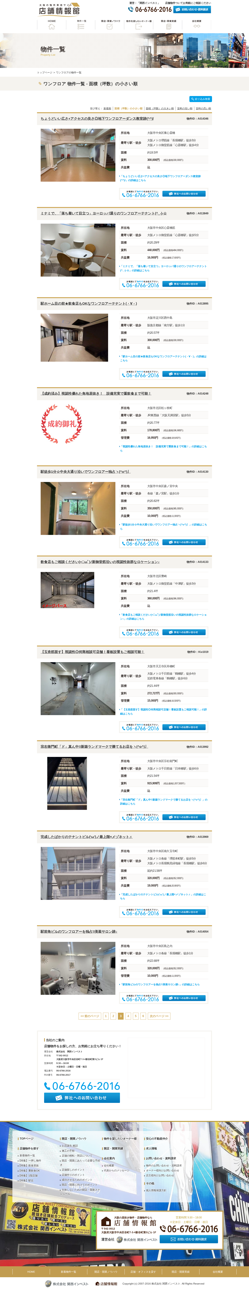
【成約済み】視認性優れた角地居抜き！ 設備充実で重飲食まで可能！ (96, 393)
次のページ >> (159, 1016)
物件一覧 (80, 25)
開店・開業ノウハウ (109, 25)
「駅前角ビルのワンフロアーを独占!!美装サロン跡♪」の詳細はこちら (160, 984)
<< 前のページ (90, 1016)
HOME (51, 25)
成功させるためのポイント (77, 1179)
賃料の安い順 (184, 108)
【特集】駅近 (26, 1180)
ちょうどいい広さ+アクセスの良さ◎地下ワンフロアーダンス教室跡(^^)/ (97, 118)
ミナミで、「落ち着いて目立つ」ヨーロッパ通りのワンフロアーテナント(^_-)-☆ (104, 213)
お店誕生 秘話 (70, 1145)
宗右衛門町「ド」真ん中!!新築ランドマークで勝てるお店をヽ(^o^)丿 (94, 747)
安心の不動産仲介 (157, 1138)
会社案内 (109, 1158)
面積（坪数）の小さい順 (128, 108)
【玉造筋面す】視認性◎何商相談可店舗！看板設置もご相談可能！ (93, 652)
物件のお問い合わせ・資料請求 (164, 1165)
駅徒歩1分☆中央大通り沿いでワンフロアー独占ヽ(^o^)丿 (86, 472)
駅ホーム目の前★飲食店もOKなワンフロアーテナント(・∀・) (89, 303)
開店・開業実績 (167, 25)
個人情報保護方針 (156, 1190)
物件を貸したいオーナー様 (138, 25)
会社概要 (196, 25)
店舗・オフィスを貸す (143, 1271)
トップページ (44, 72)
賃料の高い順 (203, 108)
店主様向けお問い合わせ (160, 1175)
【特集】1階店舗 (28, 1175)
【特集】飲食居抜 (28, 1165)
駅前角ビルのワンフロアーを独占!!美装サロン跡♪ (79, 931)
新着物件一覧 (27, 1155)
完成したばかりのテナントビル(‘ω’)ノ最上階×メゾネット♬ (87, 837)
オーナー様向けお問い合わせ (162, 1170)
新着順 (107, 108)
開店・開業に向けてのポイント (80, 1184)
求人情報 (151, 1148)
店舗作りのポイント (73, 1174)
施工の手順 (68, 1150)
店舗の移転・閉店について (77, 1155)
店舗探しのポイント (73, 1169)
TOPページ (27, 1138)
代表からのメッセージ (116, 1170)
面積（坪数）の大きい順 (160, 108)
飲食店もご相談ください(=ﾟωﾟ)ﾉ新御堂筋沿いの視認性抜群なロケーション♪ (100, 562)
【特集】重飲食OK (29, 1170)
